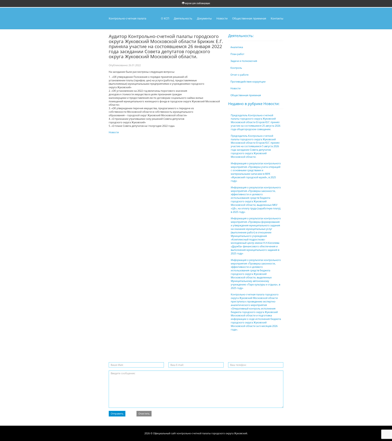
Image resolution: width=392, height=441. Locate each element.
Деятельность (183, 18)
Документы (204, 18)
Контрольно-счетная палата (127, 18)
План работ (237, 54)
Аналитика (236, 47)
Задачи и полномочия (243, 61)
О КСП (165, 18)
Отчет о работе (239, 74)
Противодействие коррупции (248, 81)
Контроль (236, 68)
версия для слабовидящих (197, 3)
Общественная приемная (249, 18)
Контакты (277, 18)
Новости (222, 18)
